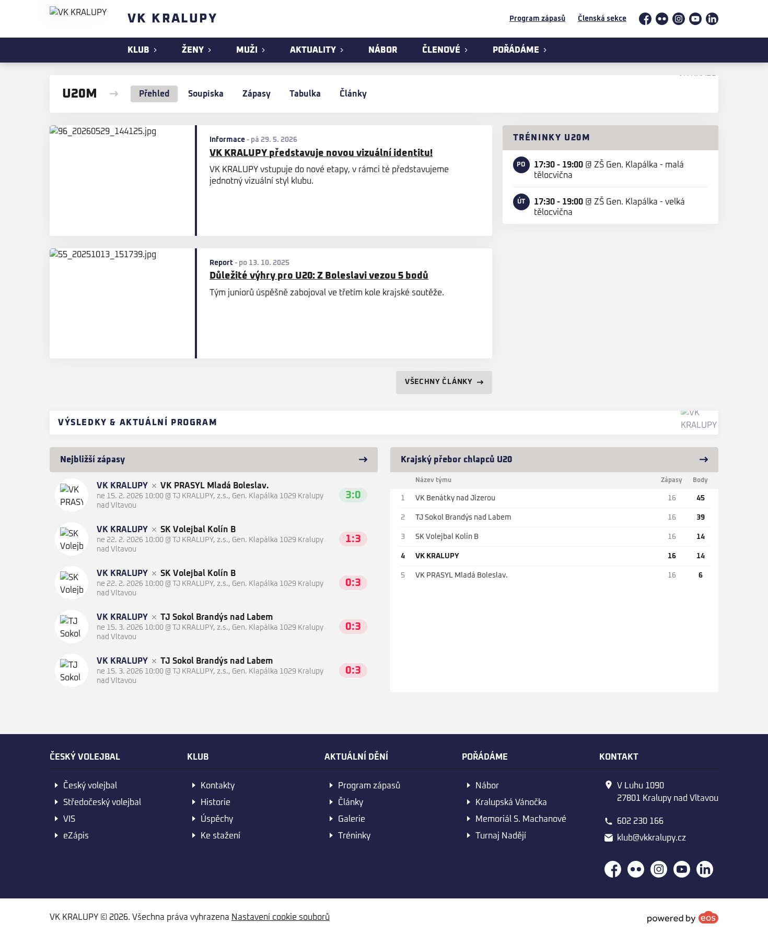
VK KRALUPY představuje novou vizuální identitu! (321, 153)
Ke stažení (220, 836)
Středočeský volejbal (102, 802)
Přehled (154, 94)
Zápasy (256, 94)
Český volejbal (90, 786)
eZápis (76, 836)
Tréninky (354, 836)
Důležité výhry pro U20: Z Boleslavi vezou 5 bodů (319, 276)
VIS (69, 819)
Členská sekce (602, 18)
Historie (215, 802)
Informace (227, 139)
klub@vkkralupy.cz (651, 838)
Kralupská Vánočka (511, 802)
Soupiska (206, 94)
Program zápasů (537, 18)
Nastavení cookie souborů (280, 917)
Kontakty (218, 786)
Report (221, 263)
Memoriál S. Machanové (520, 819)
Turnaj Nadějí (500, 836)
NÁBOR (382, 50)
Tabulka (305, 94)
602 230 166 (640, 821)
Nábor (487, 786)
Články (353, 94)
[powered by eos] (682, 917)
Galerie (351, 819)
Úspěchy (217, 819)
